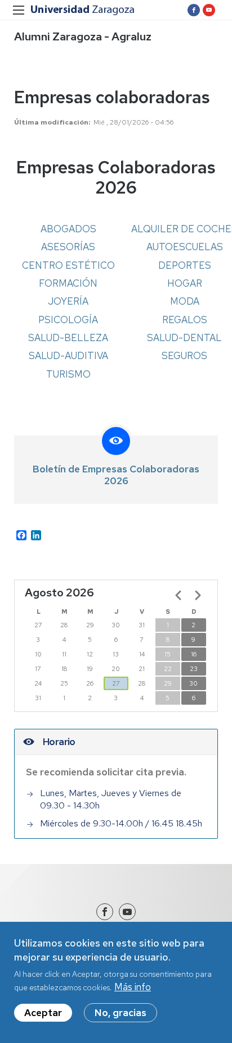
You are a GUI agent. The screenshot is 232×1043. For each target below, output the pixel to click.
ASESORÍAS (68, 247)
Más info (132, 987)
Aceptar (43, 1013)
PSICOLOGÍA (68, 320)
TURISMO (68, 374)
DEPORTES (184, 265)
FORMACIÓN (68, 283)
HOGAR (184, 283)
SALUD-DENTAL (184, 338)
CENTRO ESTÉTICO (68, 265)
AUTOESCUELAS (184, 247)
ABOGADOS (68, 229)
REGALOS (184, 320)
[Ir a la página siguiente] (197, 595)
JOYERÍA (68, 301)
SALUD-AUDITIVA (68, 356)
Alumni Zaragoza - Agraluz (82, 36)
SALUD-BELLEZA (68, 338)
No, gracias (120, 1013)
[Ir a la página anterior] (178, 595)
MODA (184, 301)
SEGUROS (184, 356)
